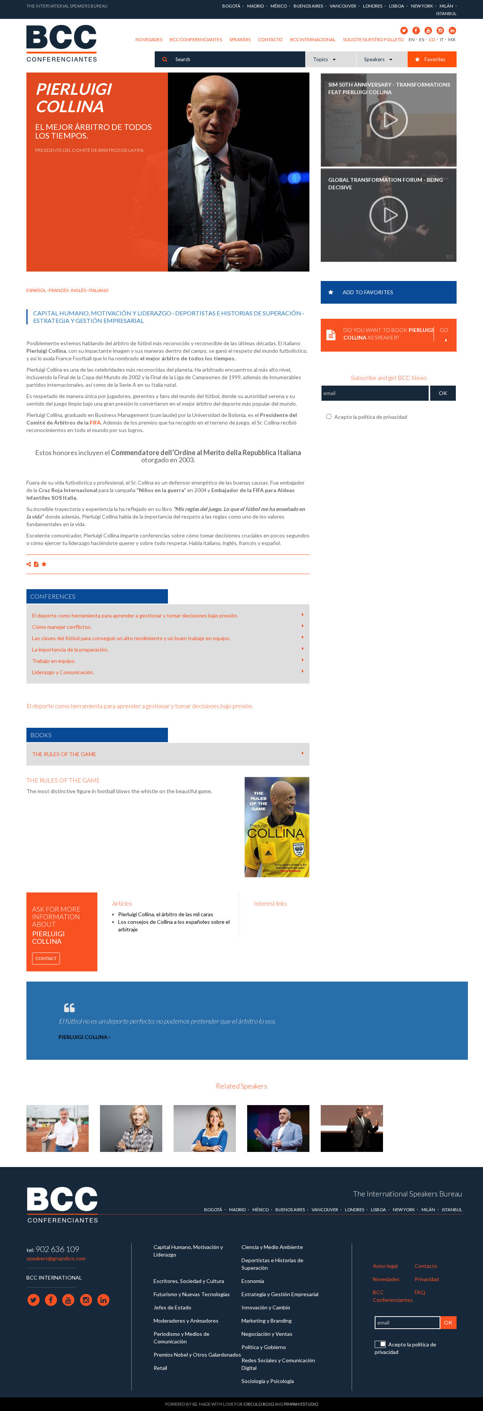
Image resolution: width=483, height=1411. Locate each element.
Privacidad (427, 1279)
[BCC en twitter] (404, 30)
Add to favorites (368, 292)
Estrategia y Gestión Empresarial (88, 320)
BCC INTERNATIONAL (54, 1277)
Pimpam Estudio (301, 1404)
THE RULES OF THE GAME (64, 754)
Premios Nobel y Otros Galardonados (197, 1354)
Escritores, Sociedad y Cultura (189, 1281)
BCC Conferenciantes (196, 39)
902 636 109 (57, 1249)
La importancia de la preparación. (70, 649)
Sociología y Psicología (268, 1381)
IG (194, 1404)
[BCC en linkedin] (452, 30)
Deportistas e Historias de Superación (238, 312)
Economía (253, 1281)
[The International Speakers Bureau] (65, 44)
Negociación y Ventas (267, 1334)
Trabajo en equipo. (53, 661)
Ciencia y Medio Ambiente (272, 1247)
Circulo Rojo (258, 1404)
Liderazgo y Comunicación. (63, 672)
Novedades (148, 39)
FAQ (420, 1292)
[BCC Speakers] (63, 1204)
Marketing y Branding (267, 1320)
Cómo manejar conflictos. (62, 627)
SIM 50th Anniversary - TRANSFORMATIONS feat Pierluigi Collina (389, 87)
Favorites (434, 59)
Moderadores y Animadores (186, 1320)
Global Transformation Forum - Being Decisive (385, 183)
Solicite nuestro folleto (373, 39)
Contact (46, 958)
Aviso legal (385, 1266)
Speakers (240, 39)
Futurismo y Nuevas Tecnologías (192, 1294)
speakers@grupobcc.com (56, 1258)
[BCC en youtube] (428, 30)
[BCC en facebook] (416, 30)
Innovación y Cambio (266, 1307)
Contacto (270, 39)
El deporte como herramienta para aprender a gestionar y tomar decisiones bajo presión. (135, 615)
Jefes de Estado (172, 1307)
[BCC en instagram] (440, 30)
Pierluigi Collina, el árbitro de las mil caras (165, 914)
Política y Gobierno (264, 1347)
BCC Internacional (312, 39)
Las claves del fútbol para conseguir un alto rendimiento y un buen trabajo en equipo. (131, 638)
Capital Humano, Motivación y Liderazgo (102, 312)
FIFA (95, 422)
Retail (160, 1368)
